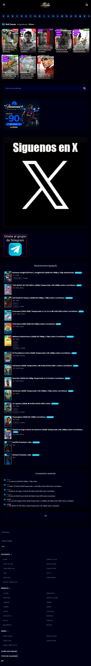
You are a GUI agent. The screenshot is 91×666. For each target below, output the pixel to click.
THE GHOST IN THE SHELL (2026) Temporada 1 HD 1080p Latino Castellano (34, 506)
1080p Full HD (51, 559)
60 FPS (48, 573)
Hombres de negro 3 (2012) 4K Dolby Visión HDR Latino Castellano (32, 491)
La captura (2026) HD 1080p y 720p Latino (23, 481)
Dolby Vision (51, 564)
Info (3, 546)
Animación (50, 593)
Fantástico (7, 616)
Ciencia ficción (52, 598)
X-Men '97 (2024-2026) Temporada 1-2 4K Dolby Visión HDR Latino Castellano (35, 486)
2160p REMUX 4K (9, 568)
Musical (49, 625)
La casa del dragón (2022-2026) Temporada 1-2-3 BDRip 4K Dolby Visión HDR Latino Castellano (41, 501)
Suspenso (50, 611)
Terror (5, 607)
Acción (5, 593)
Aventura (6, 598)
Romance (49, 616)
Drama (48, 607)
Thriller (49, 620)
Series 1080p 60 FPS (10, 645)
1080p (5, 559)
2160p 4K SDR (51, 568)
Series (4, 631)
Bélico (5, 620)
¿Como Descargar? (9, 651)
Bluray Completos (10, 582)
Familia (5, 611)
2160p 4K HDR (8, 564)
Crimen (49, 602)
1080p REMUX (51, 577)
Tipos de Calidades (9, 656)
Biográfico (7, 625)
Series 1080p (7, 636)
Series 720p (7, 641)
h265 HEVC (7, 577)
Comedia (6, 602)
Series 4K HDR (51, 636)
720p (5, 573)
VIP (2, 661)
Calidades (5, 554)
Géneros (5, 588)
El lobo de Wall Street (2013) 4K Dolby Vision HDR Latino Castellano (32, 496)
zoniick (9, 499)
